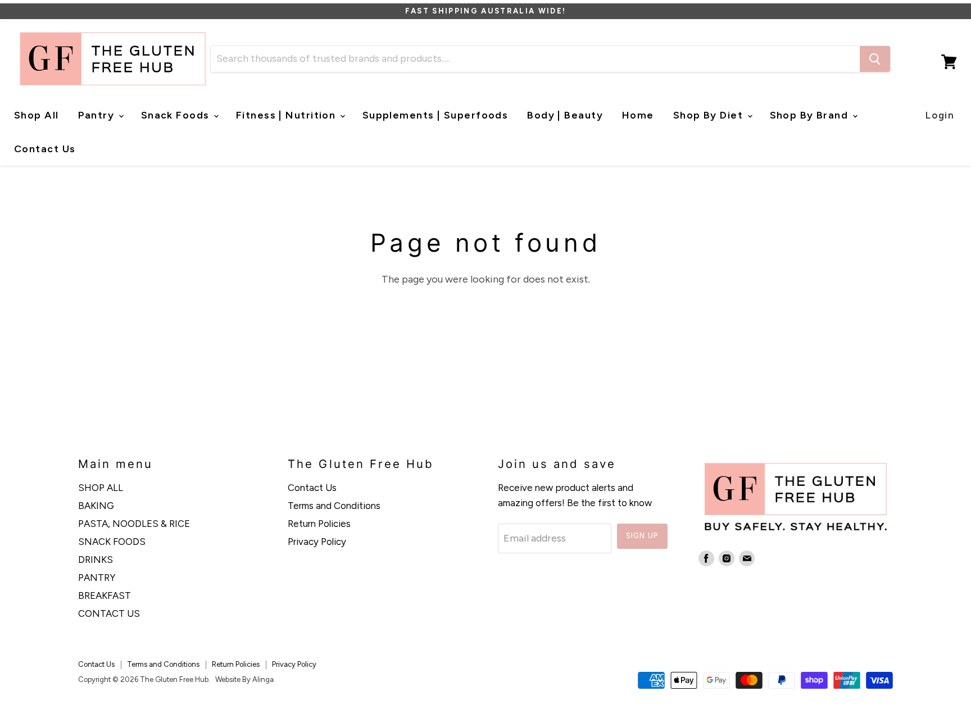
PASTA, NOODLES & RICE (134, 523)
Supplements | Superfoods (435, 115)
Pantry (97, 115)
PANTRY (96, 577)
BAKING (96, 505)
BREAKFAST (104, 595)
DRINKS (95, 559)
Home (638, 115)
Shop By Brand (810, 115)
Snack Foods (176, 115)
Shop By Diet (709, 115)
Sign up (642, 535)
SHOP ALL (100, 487)
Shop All (36, 115)
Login (939, 115)
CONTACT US (109, 613)
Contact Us (44, 149)
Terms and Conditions (334, 505)
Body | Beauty (565, 115)
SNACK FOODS (112, 541)
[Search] (875, 59)
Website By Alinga (244, 679)
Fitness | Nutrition (287, 115)
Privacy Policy (317, 541)
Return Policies (319, 523)
